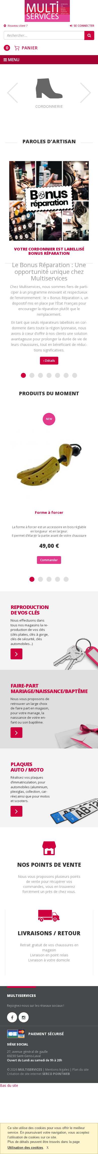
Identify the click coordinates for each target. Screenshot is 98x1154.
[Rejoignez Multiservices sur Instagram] (24, 1017)
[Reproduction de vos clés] (16, 653)
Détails (49, 360)
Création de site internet (24, 1074)
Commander (49, 560)
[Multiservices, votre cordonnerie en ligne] (47, 11)
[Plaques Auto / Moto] (16, 811)
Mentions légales (57, 1069)
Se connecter (83, 25)
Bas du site (9, 1085)
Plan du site (80, 1069)
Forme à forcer (49, 512)
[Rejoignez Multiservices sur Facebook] (12, 1017)
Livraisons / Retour (49, 933)
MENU (13, 59)
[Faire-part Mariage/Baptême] (16, 732)
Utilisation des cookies (25, 1147)
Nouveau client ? (17, 25)
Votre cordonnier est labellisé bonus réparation (49, 251)
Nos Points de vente (49, 864)
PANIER (29, 48)
